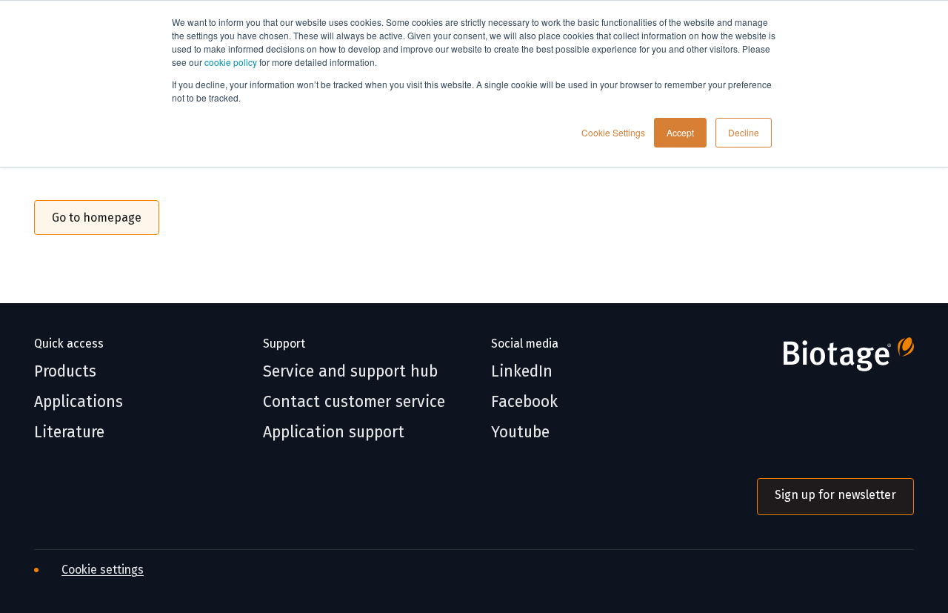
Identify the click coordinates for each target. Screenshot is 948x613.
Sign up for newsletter (835, 495)
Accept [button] (680, 132)
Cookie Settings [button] (613, 132)
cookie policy (230, 62)
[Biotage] (835, 359)
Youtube (520, 432)
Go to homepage (96, 218)
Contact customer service (354, 402)
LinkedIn (522, 371)
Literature (69, 432)
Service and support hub (350, 371)
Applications (78, 402)
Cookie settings (102, 570)
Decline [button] (743, 132)
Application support (333, 432)
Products (65, 371)
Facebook (524, 402)
